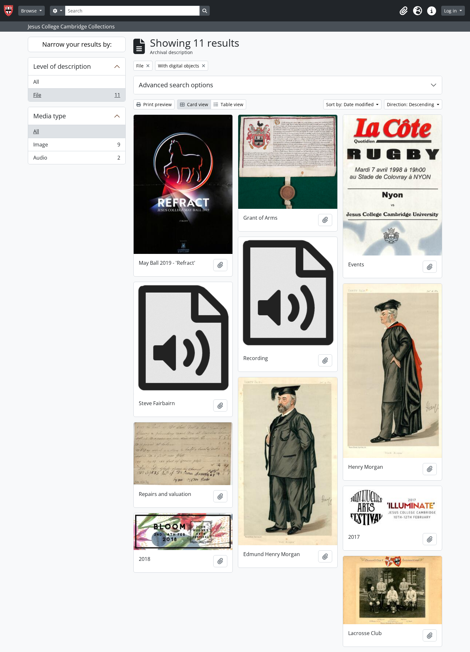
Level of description (62, 66)
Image (76, 146)
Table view (231, 104)
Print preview (157, 104)
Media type (49, 116)
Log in (451, 11)
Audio (76, 159)
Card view (197, 104)
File (76, 96)
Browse (29, 11)
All (36, 81)
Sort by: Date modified (350, 104)
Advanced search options (176, 85)
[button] (403, 11)
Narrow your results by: (77, 44)
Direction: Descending (411, 104)
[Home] (11, 11)
